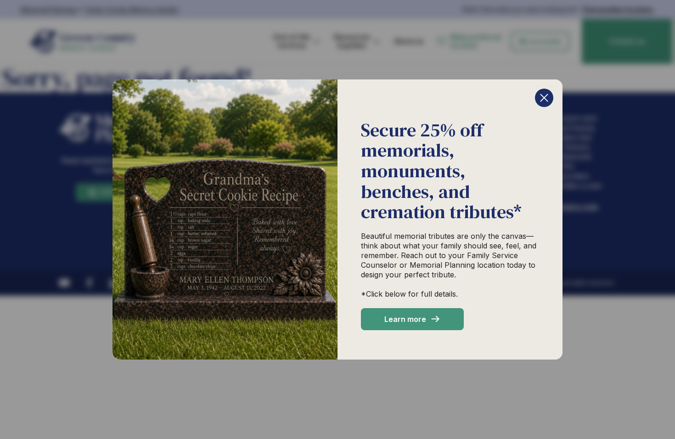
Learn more (405, 319)
